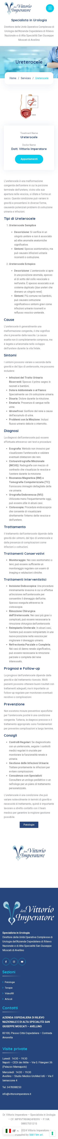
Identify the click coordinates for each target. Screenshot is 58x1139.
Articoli (8, 999)
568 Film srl (36, 1134)
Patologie (10, 982)
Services (26, 78)
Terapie (9, 987)
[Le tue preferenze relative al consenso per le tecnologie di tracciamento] (52, 1133)
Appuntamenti (29, 159)
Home (13, 78)
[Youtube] (22, 961)
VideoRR (9, 993)
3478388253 (14, 1087)
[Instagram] (14, 961)
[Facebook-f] (6, 961)
